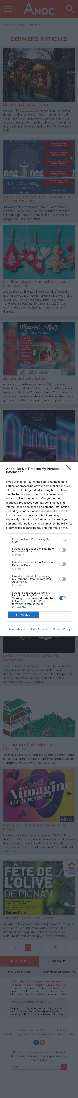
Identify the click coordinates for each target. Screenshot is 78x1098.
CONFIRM (23, 615)
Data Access (39, 629)
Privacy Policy (61, 629)
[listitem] (39, 540)
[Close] (70, 469)
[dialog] (39, 549)
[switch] (62, 550)
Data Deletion (16, 629)
